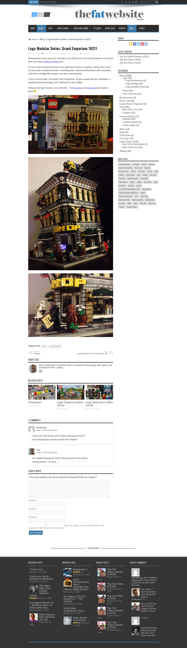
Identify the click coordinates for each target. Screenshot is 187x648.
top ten (138, 185)
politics (132, 182)
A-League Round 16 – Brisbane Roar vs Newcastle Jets (42, 605)
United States (129, 125)
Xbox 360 (143, 203)
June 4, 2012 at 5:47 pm (46, 453)
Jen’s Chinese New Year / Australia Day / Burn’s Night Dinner (76, 584)
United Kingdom (130, 122)
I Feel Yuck (36, 569)
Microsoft (153, 175)
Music (122, 129)
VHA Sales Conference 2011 (74, 609)
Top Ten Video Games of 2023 (115, 625)
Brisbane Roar (124, 171)
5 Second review (124, 164)
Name (32, 500)
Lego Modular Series (59, 53)
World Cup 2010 (124, 200)
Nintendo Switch (132, 178)
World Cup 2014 (137, 200)
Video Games (62, 28)
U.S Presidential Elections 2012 (129, 189)
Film (50, 28)
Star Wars (122, 185)
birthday (151, 164)
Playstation (144, 178)
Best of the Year (130, 109)
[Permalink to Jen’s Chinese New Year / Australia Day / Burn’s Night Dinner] (68, 586)
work (136, 196)
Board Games (126, 97)
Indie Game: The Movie (80, 619)
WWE (129, 203)
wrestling (122, 203)
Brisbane (147, 168)
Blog (41, 28)
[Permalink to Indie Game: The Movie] (68, 624)
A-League (136, 164)
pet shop (78, 88)
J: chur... (145, 618)
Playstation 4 (123, 182)
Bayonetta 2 (80, 569)
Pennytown (34, 402)
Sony (155, 182)
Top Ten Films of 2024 (130, 63)
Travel (142, 28)
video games (146, 189)
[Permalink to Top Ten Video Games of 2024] (101, 614)
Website (33, 517)
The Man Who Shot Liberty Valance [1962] (40, 590)
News (122, 132)
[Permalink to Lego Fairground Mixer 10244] (70, 399)
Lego (131, 28)
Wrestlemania (150, 200)
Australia (127, 119)
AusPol (144, 164)
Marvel (145, 175)
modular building (51, 61)
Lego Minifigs (132, 84)
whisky (142, 193)
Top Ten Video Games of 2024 (115, 610)
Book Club (110, 28)
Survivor (131, 185)
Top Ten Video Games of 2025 (134, 56)
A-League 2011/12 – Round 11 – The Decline (76, 599)
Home (32, 28)
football (121, 175)
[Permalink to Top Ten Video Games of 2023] (101, 629)
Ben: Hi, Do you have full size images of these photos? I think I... (143, 608)
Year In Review (130, 94)
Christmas (141, 171)
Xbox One (152, 203)
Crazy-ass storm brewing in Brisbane (41, 577)
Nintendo (122, 178)
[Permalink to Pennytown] (42, 399)
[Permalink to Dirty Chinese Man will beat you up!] (34, 621)
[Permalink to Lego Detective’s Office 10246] (99, 399)
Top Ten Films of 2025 (130, 60)
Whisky (122, 28)
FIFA (156, 171)
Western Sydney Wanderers (128, 193)
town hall (91, 88)
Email (31, 509)
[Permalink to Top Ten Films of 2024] (101, 602)
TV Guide (97, 28)
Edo (39, 53)
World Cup (144, 196)
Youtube (121, 207)
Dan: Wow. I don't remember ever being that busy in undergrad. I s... (143, 594)
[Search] (157, 2)
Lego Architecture (134, 80)
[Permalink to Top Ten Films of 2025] (101, 590)
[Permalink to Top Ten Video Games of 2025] (101, 576)
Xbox (135, 203)
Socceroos (147, 182)
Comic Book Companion (131, 104)
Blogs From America (125, 168)
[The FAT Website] (40, 16)
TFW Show (125, 135)
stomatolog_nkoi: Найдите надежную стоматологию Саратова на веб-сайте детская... (144, 581)
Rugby (139, 182)
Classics (127, 113)
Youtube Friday (132, 207)
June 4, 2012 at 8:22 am (46, 430)
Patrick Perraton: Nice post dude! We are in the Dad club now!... (149, 632)
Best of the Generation (133, 144)
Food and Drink (81, 28)
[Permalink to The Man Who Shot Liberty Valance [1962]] (34, 592)
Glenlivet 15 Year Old (48, 2)
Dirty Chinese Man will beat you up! (47, 617)
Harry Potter (130, 175)
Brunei (133, 171)
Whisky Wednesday (125, 196)
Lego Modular (55, 346)
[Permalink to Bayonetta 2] (68, 576)
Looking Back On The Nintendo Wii (92, 353)
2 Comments (86, 53)
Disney (149, 171)
